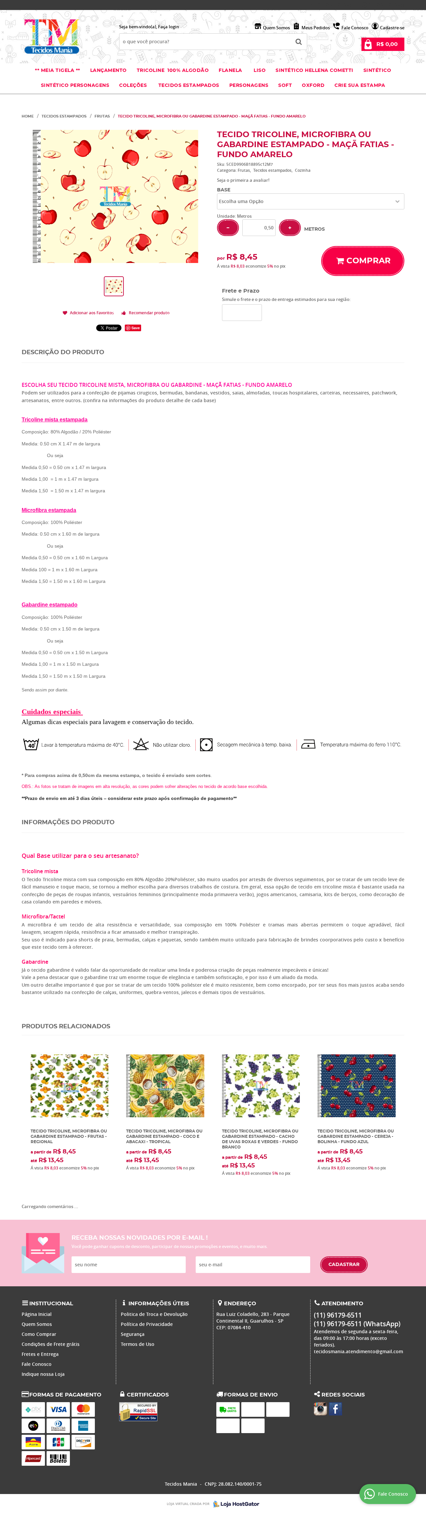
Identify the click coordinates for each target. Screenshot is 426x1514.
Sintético (377, 70)
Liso (259, 70)
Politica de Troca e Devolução (154, 1314)
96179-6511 (335, 5)
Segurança (132, 1334)
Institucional (51, 1303)
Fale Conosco (354, 28)
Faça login (168, 27)
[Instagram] (320, 1408)
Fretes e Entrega (40, 1354)
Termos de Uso (137, 1344)
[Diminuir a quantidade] (228, 227)
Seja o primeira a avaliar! (243, 180)
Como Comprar (39, 1334)
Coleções (133, 85)
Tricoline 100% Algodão (173, 70)
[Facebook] (335, 1408)
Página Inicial (37, 1314)
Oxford (313, 85)
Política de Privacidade (147, 1324)
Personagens (249, 85)
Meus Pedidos (316, 28)
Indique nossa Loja (43, 1374)
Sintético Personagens (75, 85)
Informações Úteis (158, 1303)
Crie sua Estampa (359, 85)
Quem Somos (276, 28)
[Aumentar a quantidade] (290, 227)
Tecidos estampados (188, 85)
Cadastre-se (392, 28)
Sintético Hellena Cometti (314, 70)
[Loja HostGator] (234, 1504)
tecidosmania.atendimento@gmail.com (358, 1351)
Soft (285, 85)
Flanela (230, 70)
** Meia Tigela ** (57, 70)
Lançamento (108, 70)
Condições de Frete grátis (51, 1344)
